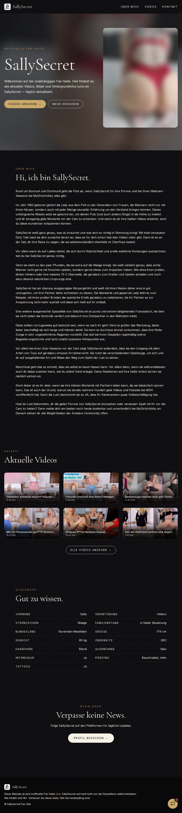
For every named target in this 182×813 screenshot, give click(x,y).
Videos (151, 6)
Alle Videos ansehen (91, 549)
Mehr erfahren (65, 104)
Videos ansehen (25, 104)
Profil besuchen (91, 738)
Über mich (130, 6)
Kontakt (170, 6)
